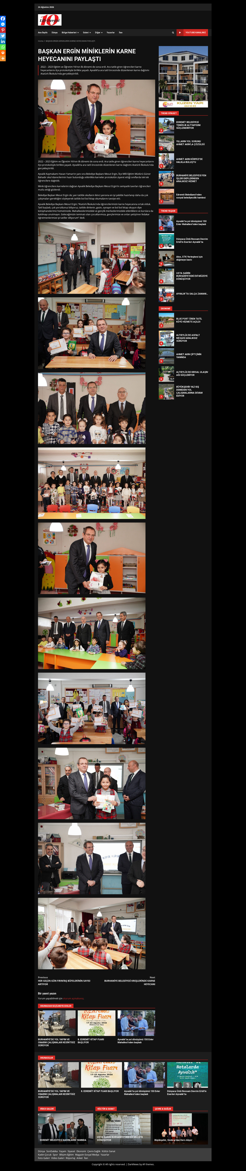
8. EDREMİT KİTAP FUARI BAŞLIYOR (96, 1023)
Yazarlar (111, 32)
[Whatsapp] (3, 47)
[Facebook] (3, 18)
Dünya (55, 32)
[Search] (173, 32)
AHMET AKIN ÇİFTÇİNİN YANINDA (166, 320)
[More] (3, 58)
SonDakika (52, 1151)
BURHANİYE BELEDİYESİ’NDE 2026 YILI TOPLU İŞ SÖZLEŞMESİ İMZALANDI (166, 374)
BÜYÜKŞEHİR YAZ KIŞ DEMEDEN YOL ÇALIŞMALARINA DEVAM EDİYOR (166, 356)
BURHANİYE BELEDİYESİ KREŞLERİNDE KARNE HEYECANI (129, 981)
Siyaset (71, 1151)
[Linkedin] (3, 41)
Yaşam (62, 1151)
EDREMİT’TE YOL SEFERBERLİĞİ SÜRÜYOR (180, 1129)
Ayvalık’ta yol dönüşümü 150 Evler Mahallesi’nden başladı (136, 1023)
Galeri (86, 32)
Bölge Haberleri (69, 32)
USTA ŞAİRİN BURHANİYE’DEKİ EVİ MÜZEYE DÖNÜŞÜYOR (166, 241)
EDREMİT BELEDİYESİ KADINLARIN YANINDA (66, 1129)
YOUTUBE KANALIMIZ (196, 32)
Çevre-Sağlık (93, 1151)
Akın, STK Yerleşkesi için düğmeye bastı (166, 179)
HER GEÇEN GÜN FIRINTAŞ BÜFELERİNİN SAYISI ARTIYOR (64, 981)
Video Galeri (57, 1158)
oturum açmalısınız (73, 998)
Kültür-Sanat (108, 1151)
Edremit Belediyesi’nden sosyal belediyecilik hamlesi (166, 161)
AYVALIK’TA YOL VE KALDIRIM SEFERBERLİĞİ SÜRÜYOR (166, 392)
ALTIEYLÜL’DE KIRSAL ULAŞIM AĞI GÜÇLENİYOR (166, 338)
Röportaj (70, 1158)
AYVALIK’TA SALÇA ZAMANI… (166, 259)
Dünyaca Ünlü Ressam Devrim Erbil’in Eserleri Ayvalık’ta (187, 1075)
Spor (55, 1154)
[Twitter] (3, 36)
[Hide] (1, 64)
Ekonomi (81, 1151)
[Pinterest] (3, 30)
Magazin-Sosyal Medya (87, 1154)
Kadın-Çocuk (44, 1154)
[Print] (3, 53)
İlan (120, 32)
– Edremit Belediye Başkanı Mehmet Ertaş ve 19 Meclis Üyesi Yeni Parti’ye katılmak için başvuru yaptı (166, 196)
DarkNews (133, 1164)
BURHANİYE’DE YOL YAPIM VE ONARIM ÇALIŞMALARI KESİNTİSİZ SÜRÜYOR (57, 1023)
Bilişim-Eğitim (66, 1154)
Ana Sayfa (42, 32)
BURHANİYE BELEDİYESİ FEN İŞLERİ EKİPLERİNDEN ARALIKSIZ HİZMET (166, 143)
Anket (80, 1158)
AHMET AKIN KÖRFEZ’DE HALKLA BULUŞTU (166, 125)
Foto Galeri (44, 1158)
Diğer (97, 32)
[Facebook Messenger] (3, 24)
